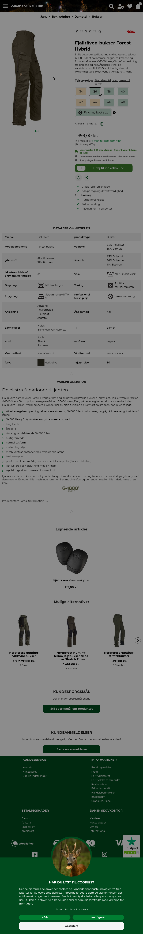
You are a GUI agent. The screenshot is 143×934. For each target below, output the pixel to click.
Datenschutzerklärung (65, 909)
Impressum (82, 909)
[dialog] (71, 467)
